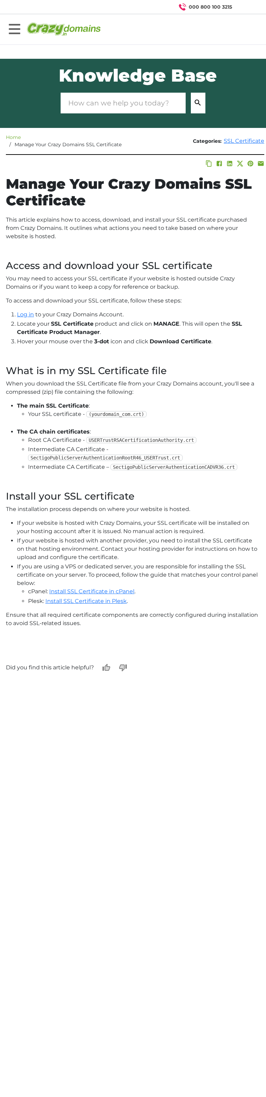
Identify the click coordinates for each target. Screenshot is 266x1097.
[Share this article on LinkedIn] (229, 163)
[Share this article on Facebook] (219, 163)
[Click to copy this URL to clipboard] (208, 163)
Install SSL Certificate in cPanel (91, 591)
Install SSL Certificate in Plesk (86, 601)
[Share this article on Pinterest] (250, 163)
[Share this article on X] (240, 163)
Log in (25, 314)
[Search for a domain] (247, 7)
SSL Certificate (244, 141)
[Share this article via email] (260, 163)
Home (13, 137)
